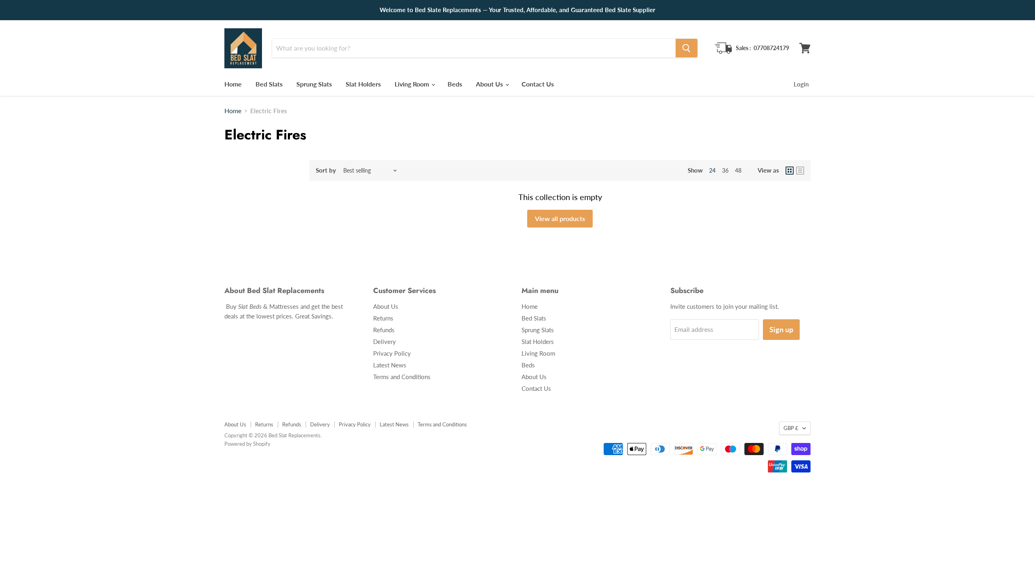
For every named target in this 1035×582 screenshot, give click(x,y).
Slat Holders (363, 84)
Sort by (326, 170)
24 (712, 170)
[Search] (686, 48)
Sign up (781, 329)
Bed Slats (269, 84)
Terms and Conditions (402, 376)
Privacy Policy (392, 353)
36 (725, 170)
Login (801, 84)
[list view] (800, 171)
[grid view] (790, 171)
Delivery (384, 341)
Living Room (413, 84)
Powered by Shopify (247, 444)
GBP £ (791, 428)
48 (738, 170)
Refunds (384, 329)
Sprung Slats (314, 84)
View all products (560, 218)
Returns (383, 318)
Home (233, 84)
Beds (455, 84)
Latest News (389, 365)
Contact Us (538, 84)
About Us (490, 84)
